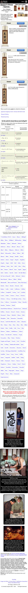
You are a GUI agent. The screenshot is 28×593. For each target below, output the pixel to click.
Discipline (3, 318)
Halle (2, 360)
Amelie (16, 256)
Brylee (2, 289)
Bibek (15, 279)
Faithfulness (14, 331)
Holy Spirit (11, 370)
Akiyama (11, 250)
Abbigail (24, 237)
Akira (6, 250)
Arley (24, 266)
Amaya (11, 256)
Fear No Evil (8, 334)
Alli (23, 253)
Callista (23, 289)
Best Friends (4, 279)
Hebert (2, 367)
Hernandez (15, 367)
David (13, 305)
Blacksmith (3, 282)
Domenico (13, 318)
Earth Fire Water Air (11, 321)
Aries (19, 266)
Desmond (3, 315)
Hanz (22, 360)
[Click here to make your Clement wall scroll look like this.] (5, 45)
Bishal (19, 279)
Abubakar (3, 243)
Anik (11, 263)
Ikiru (11, 373)
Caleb (11, 289)
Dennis (8, 312)
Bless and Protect (12, 282)
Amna (21, 256)
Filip (9, 338)
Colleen (7, 302)
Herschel (22, 367)
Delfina (2, 312)
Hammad (7, 360)
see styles (3, 135)
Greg (12, 354)
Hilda (2, 370)
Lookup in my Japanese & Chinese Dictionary (12, 228)
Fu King (6, 344)
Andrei (2, 259)
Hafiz (18, 357)
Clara (2, 302)
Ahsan (18, 246)
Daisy (19, 302)
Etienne (3, 331)
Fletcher (18, 338)
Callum (2, 292)
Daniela (3, 305)
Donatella (20, 318)
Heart (23, 364)
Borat (7, 285)
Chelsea (3, 299)
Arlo (2, 269)
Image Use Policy (4, 581)
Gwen (2, 357)
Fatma (2, 334)
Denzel (13, 312)
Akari (2, 250)
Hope (22, 370)
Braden (12, 285)
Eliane (5, 325)
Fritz (2, 344)
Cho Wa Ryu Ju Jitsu (16, 299)
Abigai (24, 240)
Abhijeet (11, 240)
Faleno (20, 331)
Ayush (19, 269)
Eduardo (23, 321)
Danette (25, 302)
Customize (21, 23)
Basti (16, 272)
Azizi (2, 272)
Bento (23, 276)
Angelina (22, 259)
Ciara (24, 299)
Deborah (24, 308)
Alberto (17, 250)
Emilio (11, 328)
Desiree (23, 312)
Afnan (8, 246)
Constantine (14, 302)
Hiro (6, 370)
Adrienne (3, 246)
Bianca (10, 279)
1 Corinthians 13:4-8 (6, 237)
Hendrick (8, 367)
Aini (23, 246)
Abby (2, 240)
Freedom (23, 341)
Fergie (20, 334)
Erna (19, 328)
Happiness (3, 364)
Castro (2, 295)
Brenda (17, 285)
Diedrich (14, 315)
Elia (2, 325)
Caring (14, 292)
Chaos (17, 295)
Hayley (14, 364)
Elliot (25, 325)
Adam (8, 243)
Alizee (18, 253)
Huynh (2, 373)
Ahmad (13, 246)
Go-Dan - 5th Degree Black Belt (8, 351)
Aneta (7, 259)
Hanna (18, 360)
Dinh (23, 315)
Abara (18, 237)
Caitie (7, 289)
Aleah (2, 253)
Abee (6, 240)
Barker (6, 272)
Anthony (3, 266)
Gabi (2, 347)
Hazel (19, 364)
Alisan (14, 253)
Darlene (8, 305)
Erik (15, 328)
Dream (2, 321)
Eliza (18, 325)
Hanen (13, 360)
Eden (18, 321)
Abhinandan (18, 240)
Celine (7, 295)
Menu (23, 1)
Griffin (21, 354)
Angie (7, 263)
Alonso (2, 256)
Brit (21, 285)
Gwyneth (7, 357)
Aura (15, 269)
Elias (10, 325)
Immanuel (16, 373)
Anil (15, 263)
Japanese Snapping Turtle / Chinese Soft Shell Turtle (13, 111)
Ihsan (7, 373)
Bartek (11, 272)
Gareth (6, 347)
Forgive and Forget (5, 341)
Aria (12, 266)
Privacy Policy (12, 581)
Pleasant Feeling (4, 114)
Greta (16, 354)
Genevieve (12, 347)
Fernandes (3, 338)
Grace (8, 354)
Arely (8, 266)
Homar (17, 370)
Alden (22, 250)
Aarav (14, 237)
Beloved (18, 276)
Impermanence (4, 377)
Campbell (8, 292)
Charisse (23, 295)
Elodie (2, 328)
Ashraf (11, 269)
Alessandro (8, 253)
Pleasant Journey (5, 116)
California (17, 289)
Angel (11, 259)
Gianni (24, 347)
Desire (18, 312)
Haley (22, 357)
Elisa (14, 325)
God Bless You (21, 351)
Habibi (13, 357)
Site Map (14, 579)
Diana (8, 315)
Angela (16, 259)
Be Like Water (22, 272)
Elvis (7, 328)
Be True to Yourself (5, 276)
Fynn (22, 344)
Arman (6, 269)
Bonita (2, 285)
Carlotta (23, 292)
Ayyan (24, 269)
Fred (18, 341)
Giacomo (19, 347)
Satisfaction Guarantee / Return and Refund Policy (18, 582)
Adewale (14, 243)
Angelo (2, 263)
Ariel (16, 266)
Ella (22, 325)
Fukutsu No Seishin (14, 344)
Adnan (19, 243)
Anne (23, 263)
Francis (13, 341)
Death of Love (17, 308)
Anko (19, 263)
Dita (8, 318)
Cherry (8, 299)
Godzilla (3, 354)
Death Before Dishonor (6, 308)
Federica (15, 334)
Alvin (7, 256)
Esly (23, 328)
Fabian (8, 331)
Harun (9, 364)
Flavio (12, 338)
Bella (13, 276)
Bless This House (22, 282)
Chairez (12, 295)
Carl (18, 292)
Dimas (19, 315)
